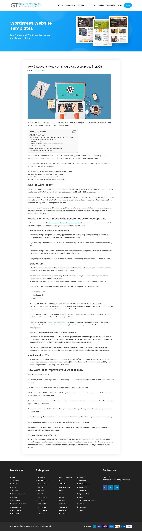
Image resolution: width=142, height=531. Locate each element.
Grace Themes (29, 526)
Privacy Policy (17, 510)
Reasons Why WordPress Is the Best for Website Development (53, 137)
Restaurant (83, 487)
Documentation (18, 494)
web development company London (61, 325)
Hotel (61, 490)
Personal (82, 480)
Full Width (62, 484)
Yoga (81, 510)
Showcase (111, 5)
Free (60, 480)
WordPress (41, 70)
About (14, 484)
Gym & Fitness (64, 487)
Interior (61, 494)
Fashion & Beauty (65, 477)
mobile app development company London (64, 223)
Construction (43, 497)
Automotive (42, 484)
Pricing (101, 5)
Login (128, 5)
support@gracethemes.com (114, 477)
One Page (83, 477)
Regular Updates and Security (42, 150)
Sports (82, 497)
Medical (62, 500)
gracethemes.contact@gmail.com (116, 479)
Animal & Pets (43, 480)
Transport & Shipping (87, 500)
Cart (120, 5)
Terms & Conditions (20, 504)
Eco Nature (42, 507)
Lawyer (61, 497)
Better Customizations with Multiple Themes (48, 144)
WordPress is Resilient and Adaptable (45, 139)
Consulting (42, 500)
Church (40, 494)
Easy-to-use (37, 142)
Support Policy (17, 507)
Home (60, 5)
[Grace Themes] (25, 6)
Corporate (42, 504)
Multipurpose (64, 504)
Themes (69, 5)
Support (81, 5)
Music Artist (63, 507)
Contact (15, 514)
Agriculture (42, 477)
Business (41, 490)
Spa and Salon (85, 494)
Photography (84, 484)
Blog (91, 5)
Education (42, 514)
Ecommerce (42, 510)
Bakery (40, 487)
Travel (81, 504)
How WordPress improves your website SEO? (46, 148)
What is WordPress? (37, 135)
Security (82, 490)
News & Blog (63, 510)
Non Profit (62, 514)
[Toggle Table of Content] (73, 132)
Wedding (82, 507)
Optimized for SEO (39, 146)
